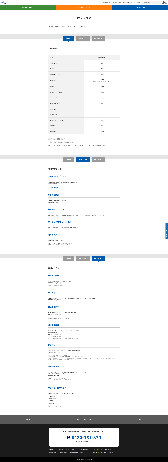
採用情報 (67, 449)
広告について (103, 452)
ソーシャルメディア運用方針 (92, 452)
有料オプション (98, 38)
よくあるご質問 (128, 2)
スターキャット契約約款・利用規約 (79, 449)
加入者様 (85, 7)
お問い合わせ (118, 2)
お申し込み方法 (54, 187)
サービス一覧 (108, 2)
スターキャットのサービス (84, 419)
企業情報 (138, 2)
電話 (140, 419)
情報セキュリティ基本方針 (106, 449)
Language (164, 3)
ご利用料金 (68, 159)
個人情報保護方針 (53, 452)
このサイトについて (94, 449)
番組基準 (81, 452)
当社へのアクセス (59, 449)
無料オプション (83, 38)
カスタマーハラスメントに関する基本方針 (68, 452)
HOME (28, 419)
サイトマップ (111, 452)
